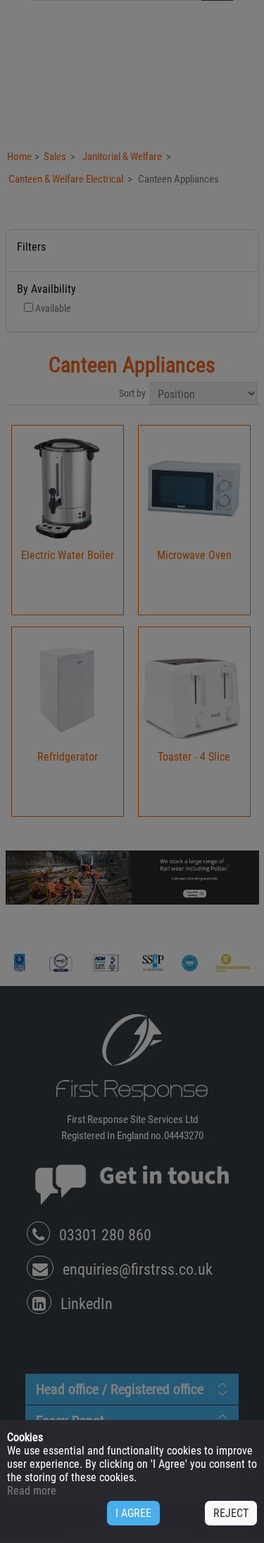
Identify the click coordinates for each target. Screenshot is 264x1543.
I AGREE (133, 1513)
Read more (31, 1490)
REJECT (231, 1513)
